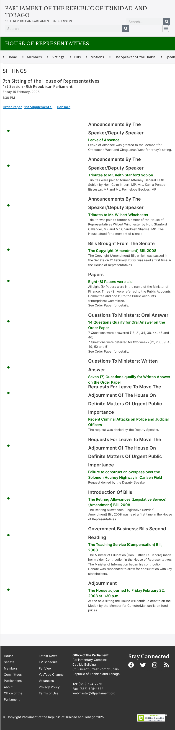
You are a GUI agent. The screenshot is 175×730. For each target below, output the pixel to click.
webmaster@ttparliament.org (93, 693)
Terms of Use (48, 693)
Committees (13, 674)
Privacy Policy (49, 687)
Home (12, 57)
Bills (77, 57)
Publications (13, 681)
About (8, 687)
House (8, 656)
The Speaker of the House (134, 57)
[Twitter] (143, 665)
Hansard (63, 107)
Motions (97, 57)
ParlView (45, 668)
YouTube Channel (51, 674)
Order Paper (12, 107)
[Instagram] (154, 665)
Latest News (48, 656)
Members (34, 57)
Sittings (58, 57)
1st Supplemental (38, 107)
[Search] (166, 21)
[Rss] (166, 665)
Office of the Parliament (13, 696)
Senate (9, 662)
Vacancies (46, 681)
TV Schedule (48, 662)
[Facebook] (131, 665)
